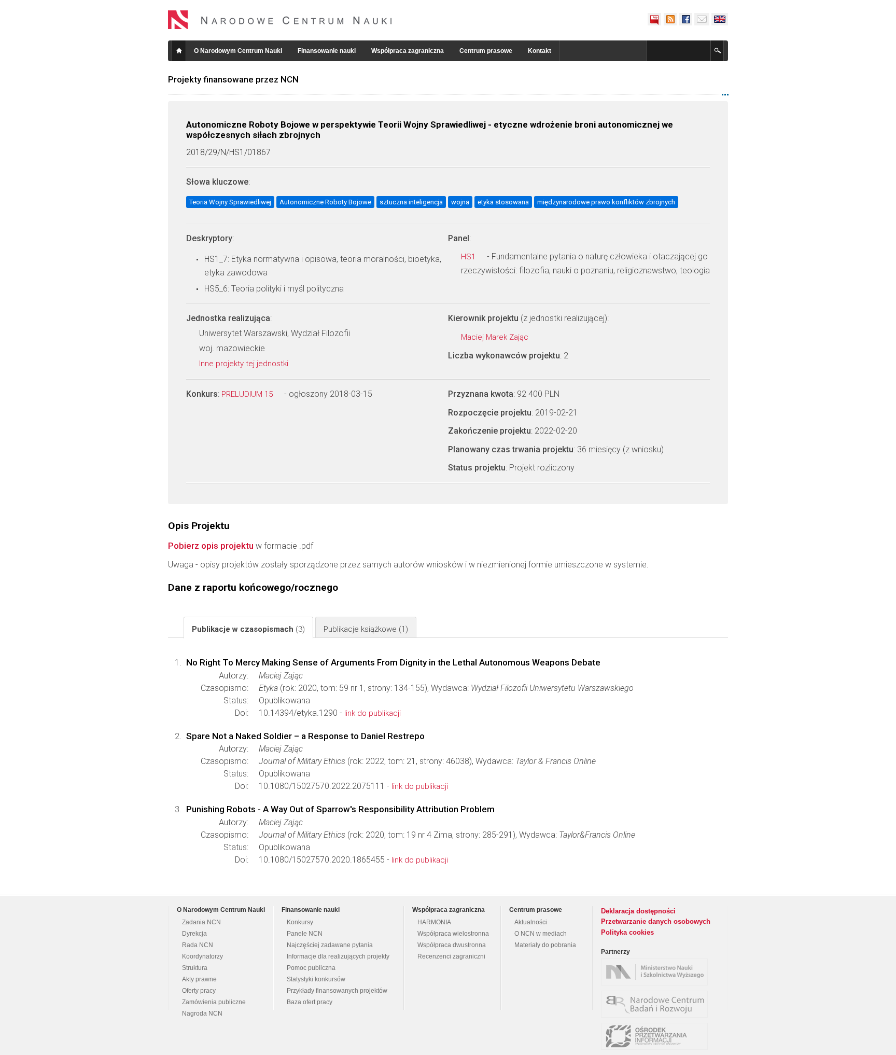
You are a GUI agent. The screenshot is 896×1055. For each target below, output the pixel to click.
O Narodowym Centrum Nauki (238, 50)
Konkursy (300, 922)
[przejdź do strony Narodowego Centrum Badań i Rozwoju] (657, 1004)
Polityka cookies (627, 932)
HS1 (469, 256)
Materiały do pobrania (545, 945)
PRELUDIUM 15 (248, 394)
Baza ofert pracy (309, 1002)
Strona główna (179, 50)
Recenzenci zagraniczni (451, 956)
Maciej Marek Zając (495, 337)
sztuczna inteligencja (411, 202)
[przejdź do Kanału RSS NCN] (670, 19)
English (719, 19)
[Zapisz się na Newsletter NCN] (701, 19)
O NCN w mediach (540, 934)
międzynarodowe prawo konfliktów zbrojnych (606, 202)
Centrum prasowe (485, 50)
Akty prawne (199, 979)
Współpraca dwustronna (451, 945)
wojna (460, 202)
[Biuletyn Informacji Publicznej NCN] (654, 19)
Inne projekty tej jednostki (244, 363)
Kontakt (539, 50)
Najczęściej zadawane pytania (330, 945)
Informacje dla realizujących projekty (338, 956)
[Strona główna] (280, 19)
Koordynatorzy (202, 956)
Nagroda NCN (202, 1013)
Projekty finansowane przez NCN (233, 79)
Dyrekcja (194, 934)
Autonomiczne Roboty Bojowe (325, 202)
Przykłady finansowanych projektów (337, 991)
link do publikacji (372, 713)
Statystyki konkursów (316, 979)
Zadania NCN (201, 922)
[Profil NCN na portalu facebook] (685, 19)
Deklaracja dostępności (638, 911)
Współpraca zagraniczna (407, 50)
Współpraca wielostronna (453, 934)
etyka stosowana (503, 202)
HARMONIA (434, 922)
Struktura (194, 968)
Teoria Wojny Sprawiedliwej (230, 202)
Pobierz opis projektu (211, 545)
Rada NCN (197, 945)
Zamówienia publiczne (214, 1002)
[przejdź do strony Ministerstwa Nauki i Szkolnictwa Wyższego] (657, 972)
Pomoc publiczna (311, 968)
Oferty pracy (199, 991)
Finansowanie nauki (327, 50)
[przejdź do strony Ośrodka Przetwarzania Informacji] (657, 1036)
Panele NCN (305, 934)
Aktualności (530, 922)
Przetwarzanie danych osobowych (655, 921)
